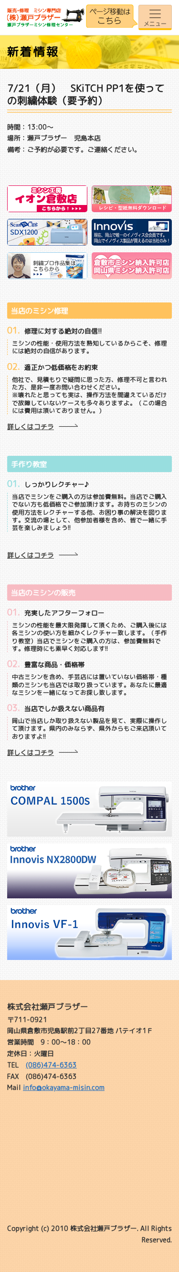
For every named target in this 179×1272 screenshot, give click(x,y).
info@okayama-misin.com (64, 1087)
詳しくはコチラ (30, 426)
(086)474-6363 (51, 1064)
